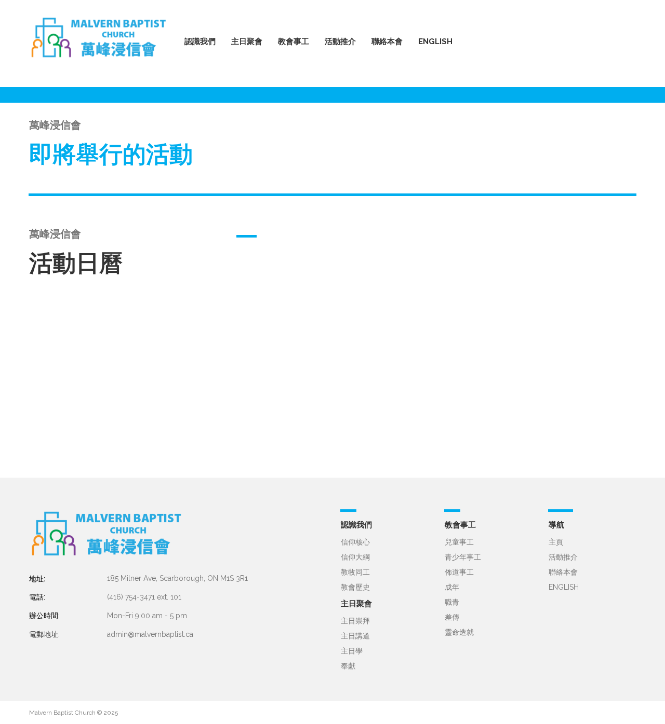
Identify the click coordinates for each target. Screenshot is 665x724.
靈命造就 (459, 632)
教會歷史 (355, 587)
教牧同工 (355, 572)
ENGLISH (435, 41)
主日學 (352, 651)
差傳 (452, 617)
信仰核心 (355, 542)
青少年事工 (463, 557)
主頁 (556, 542)
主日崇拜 (355, 621)
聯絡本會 (387, 41)
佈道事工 (459, 572)
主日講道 (355, 636)
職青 (452, 602)
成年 (452, 587)
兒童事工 (459, 542)
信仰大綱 (355, 557)
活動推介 (563, 557)
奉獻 (348, 666)
